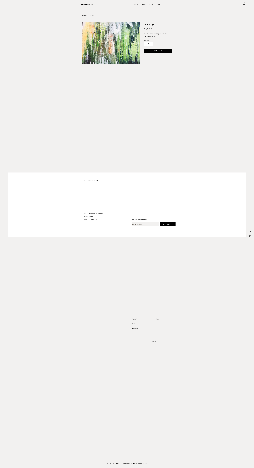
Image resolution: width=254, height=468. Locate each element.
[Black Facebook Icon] (250, 232)
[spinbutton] (148, 44)
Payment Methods (91, 219)
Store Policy (89, 216)
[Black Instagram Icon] (250, 236)
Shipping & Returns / (97, 213)
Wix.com (144, 463)
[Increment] (151, 44)
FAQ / (86, 213)
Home (84, 15)
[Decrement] (145, 44)
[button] (244, 3)
